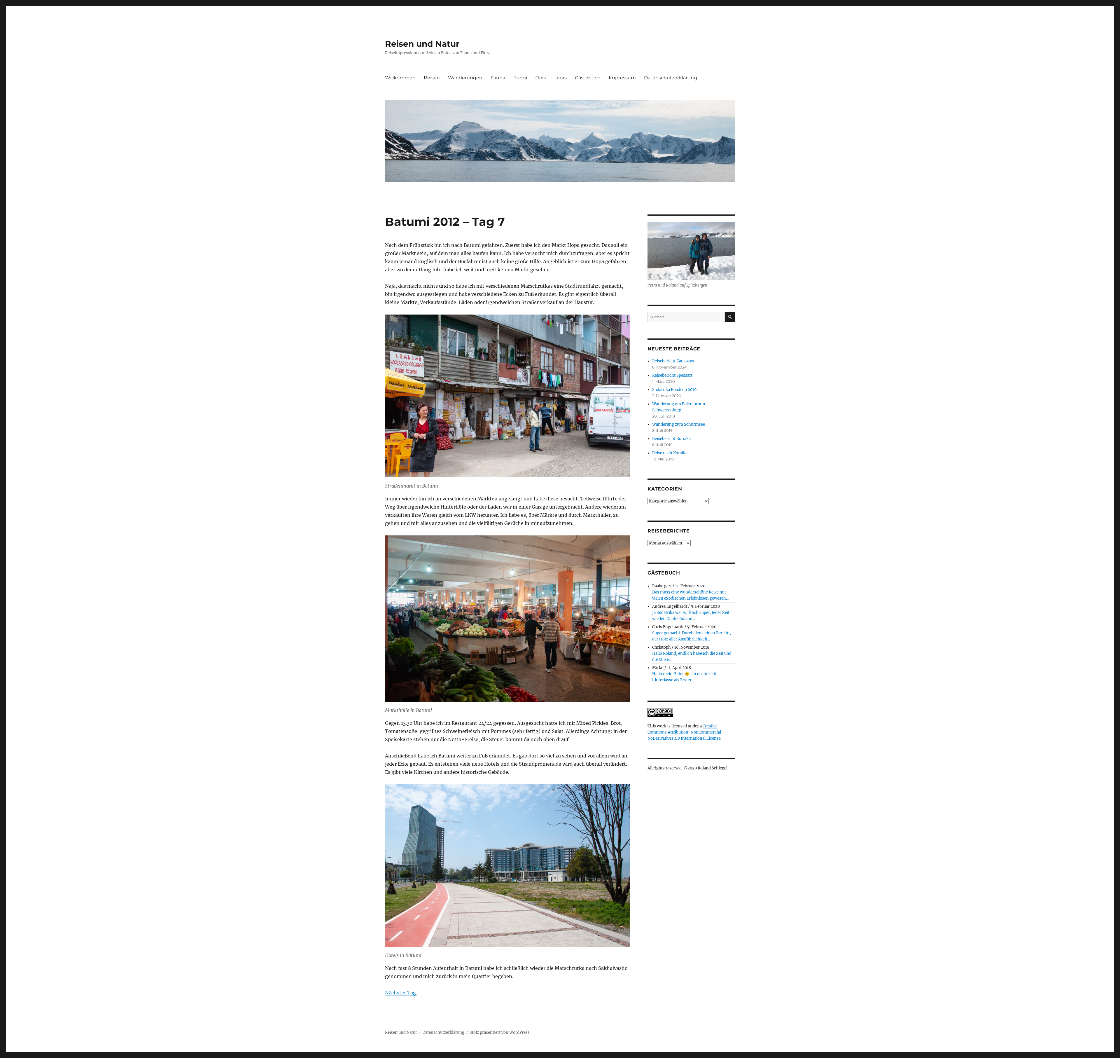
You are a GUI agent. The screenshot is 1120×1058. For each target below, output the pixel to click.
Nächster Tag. (401, 993)
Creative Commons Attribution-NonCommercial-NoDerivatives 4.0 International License (685, 732)
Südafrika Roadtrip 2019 (674, 389)
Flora (540, 78)
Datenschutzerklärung (670, 78)
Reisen (432, 78)
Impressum (622, 78)
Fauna (498, 78)
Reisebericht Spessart (672, 375)
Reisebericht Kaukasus (673, 361)
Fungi (520, 78)
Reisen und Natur (422, 44)
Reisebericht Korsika (671, 438)
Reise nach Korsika (669, 453)
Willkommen (400, 78)
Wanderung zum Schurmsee (678, 424)
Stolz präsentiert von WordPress (500, 1032)
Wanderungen (465, 78)
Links (560, 78)
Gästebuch (588, 78)
